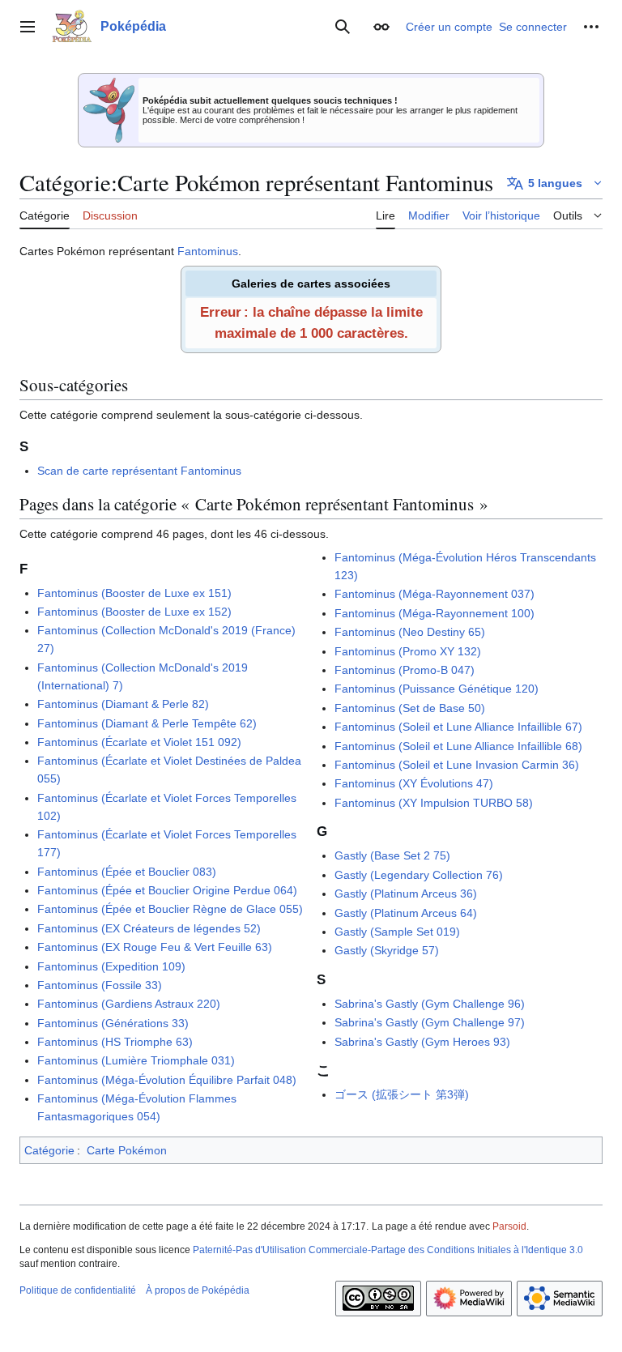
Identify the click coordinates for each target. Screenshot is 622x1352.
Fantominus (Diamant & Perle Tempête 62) (147, 723)
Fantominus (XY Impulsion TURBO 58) (433, 802)
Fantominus (207, 251)
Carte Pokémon (127, 1150)
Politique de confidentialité (77, 1290)
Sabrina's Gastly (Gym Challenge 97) (429, 1022)
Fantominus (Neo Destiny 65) (409, 631)
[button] (27, 27)
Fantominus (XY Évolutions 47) (413, 783)
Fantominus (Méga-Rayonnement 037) (434, 593)
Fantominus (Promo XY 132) (407, 651)
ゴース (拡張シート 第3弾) (401, 1094)
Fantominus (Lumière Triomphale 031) (136, 1060)
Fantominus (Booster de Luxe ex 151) (134, 592)
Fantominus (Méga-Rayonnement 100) (434, 613)
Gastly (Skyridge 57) (386, 950)
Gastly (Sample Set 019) (397, 931)
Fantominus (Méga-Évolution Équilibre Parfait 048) (166, 1079)
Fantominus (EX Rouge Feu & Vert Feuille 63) (154, 946)
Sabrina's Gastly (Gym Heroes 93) (422, 1041)
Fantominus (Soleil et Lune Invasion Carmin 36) (456, 764)
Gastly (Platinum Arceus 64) (405, 912)
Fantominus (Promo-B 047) (404, 669)
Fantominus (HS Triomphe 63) (115, 1041)
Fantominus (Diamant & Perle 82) (123, 703)
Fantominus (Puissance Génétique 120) (436, 688)
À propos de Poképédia (197, 1290)
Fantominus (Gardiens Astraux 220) (128, 1003)
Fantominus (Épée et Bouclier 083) (126, 871)
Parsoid (509, 1226)
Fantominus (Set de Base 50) (409, 708)
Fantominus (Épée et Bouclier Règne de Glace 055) (170, 908)
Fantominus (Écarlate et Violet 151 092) (139, 742)
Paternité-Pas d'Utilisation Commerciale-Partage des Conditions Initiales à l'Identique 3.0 (388, 1250)
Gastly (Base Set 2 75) (392, 855)
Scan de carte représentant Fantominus (139, 470)
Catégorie (49, 1150)
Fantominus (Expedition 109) (111, 966)
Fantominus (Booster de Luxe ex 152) (134, 611)
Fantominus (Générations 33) (113, 1023)
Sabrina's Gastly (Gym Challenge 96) (429, 1003)
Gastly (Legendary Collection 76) (418, 874)
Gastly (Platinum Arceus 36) (405, 893)
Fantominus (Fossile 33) (99, 985)
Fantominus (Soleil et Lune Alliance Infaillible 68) (458, 746)
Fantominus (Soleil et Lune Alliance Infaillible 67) (458, 726)
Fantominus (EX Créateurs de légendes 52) (149, 928)
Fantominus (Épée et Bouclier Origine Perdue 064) (167, 890)
